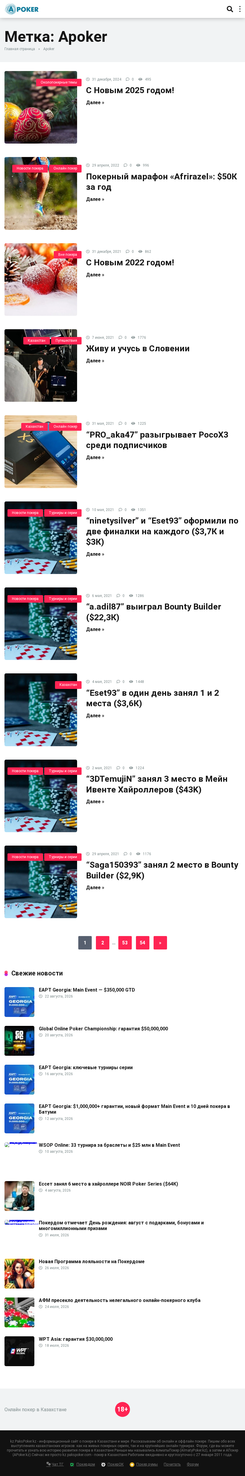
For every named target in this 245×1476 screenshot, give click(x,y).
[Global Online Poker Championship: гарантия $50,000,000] (19, 1054)
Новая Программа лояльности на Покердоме (92, 1261)
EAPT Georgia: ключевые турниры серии (86, 1067)
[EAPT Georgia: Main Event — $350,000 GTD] (19, 1015)
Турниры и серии (63, 513)
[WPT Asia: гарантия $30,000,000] (19, 1364)
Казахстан (36, 340)
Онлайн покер (65, 168)
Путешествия (66, 340)
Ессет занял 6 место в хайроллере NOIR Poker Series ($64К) (108, 1184)
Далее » (95, 102)
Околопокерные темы (59, 82)
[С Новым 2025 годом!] (40, 107)
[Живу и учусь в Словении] (40, 365)
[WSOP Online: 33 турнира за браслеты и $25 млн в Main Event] (21, 1142)
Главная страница (19, 49)
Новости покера (30, 168)
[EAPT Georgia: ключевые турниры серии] (19, 1093)
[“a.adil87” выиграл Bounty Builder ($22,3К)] (40, 623)
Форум (193, 1464)
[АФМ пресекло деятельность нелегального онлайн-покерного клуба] (19, 1326)
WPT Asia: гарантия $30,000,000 (76, 1339)
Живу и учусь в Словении (138, 348)
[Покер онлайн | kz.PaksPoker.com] (21, 8)
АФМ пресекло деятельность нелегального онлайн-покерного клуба (119, 1300)
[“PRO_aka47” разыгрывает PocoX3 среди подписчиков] (40, 451)
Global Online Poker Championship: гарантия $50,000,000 (103, 1029)
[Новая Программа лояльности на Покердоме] (19, 1287)
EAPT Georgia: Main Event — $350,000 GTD (87, 990)
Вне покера (67, 255)
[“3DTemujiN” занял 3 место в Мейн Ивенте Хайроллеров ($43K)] (40, 796)
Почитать (172, 1464)
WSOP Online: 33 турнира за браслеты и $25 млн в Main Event (109, 1145)
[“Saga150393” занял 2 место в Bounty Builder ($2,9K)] (40, 882)
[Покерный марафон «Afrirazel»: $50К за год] (40, 193)
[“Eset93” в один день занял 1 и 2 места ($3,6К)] (40, 709)
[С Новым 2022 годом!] (40, 279)
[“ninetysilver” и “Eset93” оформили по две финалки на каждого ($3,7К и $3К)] (40, 537)
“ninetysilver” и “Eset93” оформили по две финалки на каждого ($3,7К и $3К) (162, 531)
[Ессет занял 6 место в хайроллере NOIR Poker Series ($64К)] (19, 1209)
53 (125, 943)
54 (142, 943)
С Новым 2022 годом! (130, 262)
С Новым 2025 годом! (130, 90)
